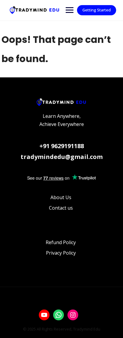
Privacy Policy (61, 253)
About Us (60, 197)
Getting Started (96, 10)
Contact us (61, 208)
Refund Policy (61, 242)
